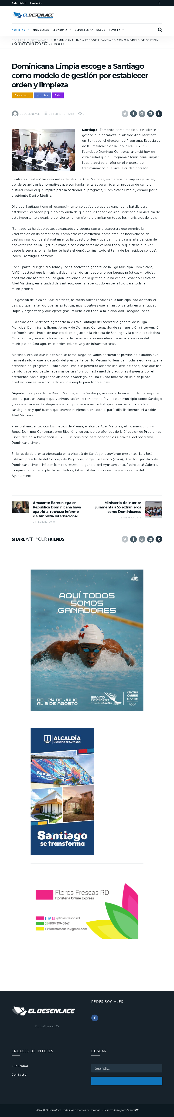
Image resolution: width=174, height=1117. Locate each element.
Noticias (42, 95)
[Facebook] (159, 3)
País (58, 95)
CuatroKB (132, 1110)
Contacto (19, 1074)
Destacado (22, 95)
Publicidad (20, 1066)
